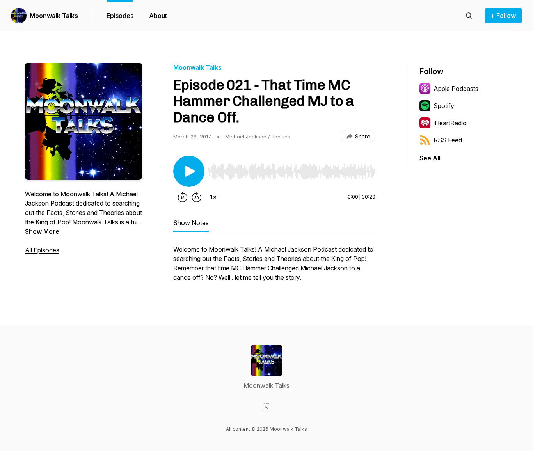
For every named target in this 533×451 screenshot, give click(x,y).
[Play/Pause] (188, 171)
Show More (42, 231)
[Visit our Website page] (266, 406)
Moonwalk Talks (54, 16)
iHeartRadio (450, 123)
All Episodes (42, 250)
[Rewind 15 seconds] (182, 197)
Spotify (444, 106)
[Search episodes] (469, 15)
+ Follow (503, 16)
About (158, 16)
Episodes (120, 16)
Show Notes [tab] (191, 223)
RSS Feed (448, 140)
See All (430, 158)
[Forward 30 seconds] (196, 197)
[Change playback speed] (213, 197)
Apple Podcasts (456, 88)
